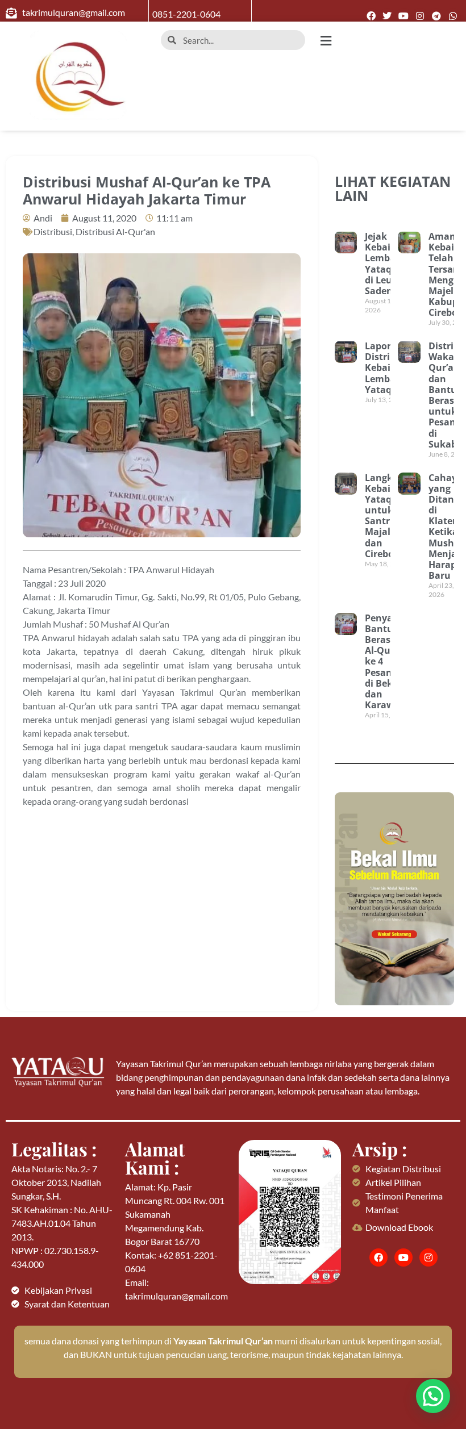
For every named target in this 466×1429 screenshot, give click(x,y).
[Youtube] (404, 16)
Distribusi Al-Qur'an (115, 231)
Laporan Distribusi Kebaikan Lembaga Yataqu (387, 368)
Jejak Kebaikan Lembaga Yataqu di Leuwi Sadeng (386, 263)
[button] (388, 40)
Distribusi (53, 231)
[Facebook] (371, 16)
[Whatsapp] (452, 16)
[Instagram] (420, 16)
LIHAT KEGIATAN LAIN (393, 188)
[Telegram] (436, 16)
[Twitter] (387, 16)
